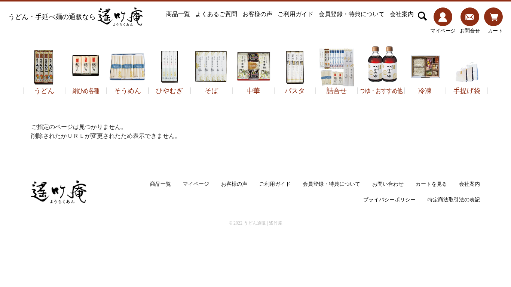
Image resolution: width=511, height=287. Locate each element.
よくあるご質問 (216, 14)
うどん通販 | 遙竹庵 (263, 223)
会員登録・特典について (352, 14)
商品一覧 (178, 14)
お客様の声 (257, 14)
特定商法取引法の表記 (454, 200)
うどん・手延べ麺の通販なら (52, 17)
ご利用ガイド (295, 14)
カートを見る (431, 184)
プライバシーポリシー (389, 200)
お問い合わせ (388, 184)
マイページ (196, 184)
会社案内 (402, 14)
